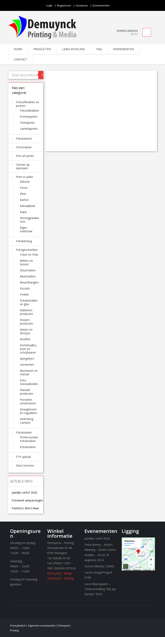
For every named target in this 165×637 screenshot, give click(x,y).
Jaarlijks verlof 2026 (24, 492)
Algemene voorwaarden (42, 625)
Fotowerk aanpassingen (27, 500)
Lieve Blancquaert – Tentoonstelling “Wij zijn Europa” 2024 (100, 589)
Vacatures (82, 5)
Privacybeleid (17, 625)
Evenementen (101, 5)
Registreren (64, 5)
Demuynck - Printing (60, 578)
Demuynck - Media (59, 573)
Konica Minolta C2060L (100, 566)
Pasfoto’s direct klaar (25, 508)
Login (49, 5)
